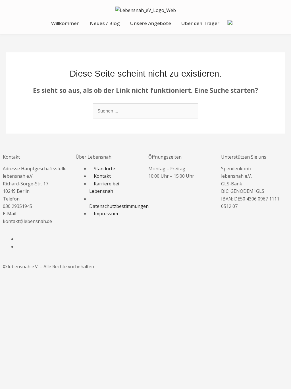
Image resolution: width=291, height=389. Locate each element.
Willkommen (65, 23)
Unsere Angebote (150, 23)
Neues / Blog (105, 23)
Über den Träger (200, 23)
